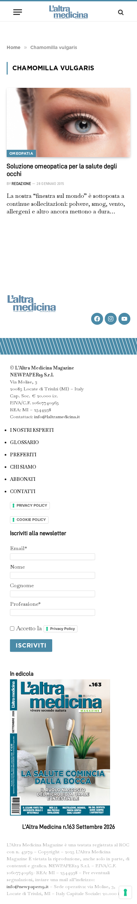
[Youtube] (124, 319)
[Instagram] (111, 319)
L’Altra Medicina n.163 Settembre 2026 (68, 827)
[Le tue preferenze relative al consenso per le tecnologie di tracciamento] (125, 892)
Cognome (22, 585)
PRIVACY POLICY (32, 505)
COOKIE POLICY (31, 519)
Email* (18, 548)
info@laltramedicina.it (57, 417)
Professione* (25, 603)
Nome (17, 566)
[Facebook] (97, 319)
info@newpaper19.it (28, 886)
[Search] (120, 12)
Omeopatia (21, 153)
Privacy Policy (62, 628)
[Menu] (17, 12)
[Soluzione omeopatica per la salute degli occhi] (68, 122)
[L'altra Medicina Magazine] (68, 12)
